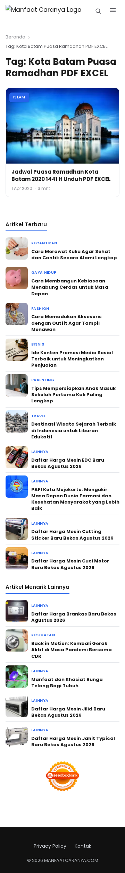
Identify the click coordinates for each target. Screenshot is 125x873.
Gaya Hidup (43, 272)
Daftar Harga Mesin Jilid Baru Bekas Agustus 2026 (68, 712)
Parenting (42, 380)
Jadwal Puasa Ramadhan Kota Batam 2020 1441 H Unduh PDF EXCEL (61, 175)
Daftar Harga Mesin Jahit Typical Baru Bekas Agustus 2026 (73, 741)
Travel (38, 416)
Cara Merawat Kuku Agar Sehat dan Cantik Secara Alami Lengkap (74, 254)
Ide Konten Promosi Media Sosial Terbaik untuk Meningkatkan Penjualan (72, 358)
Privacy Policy (50, 846)
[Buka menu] (112, 11)
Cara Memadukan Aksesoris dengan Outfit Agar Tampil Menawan (66, 322)
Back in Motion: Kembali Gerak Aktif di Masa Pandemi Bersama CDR (71, 649)
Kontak (83, 846)
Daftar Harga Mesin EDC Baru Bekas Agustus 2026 (67, 463)
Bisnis (37, 344)
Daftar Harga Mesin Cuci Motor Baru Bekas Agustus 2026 (70, 564)
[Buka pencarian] (98, 11)
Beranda (15, 37)
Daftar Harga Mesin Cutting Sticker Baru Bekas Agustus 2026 (72, 534)
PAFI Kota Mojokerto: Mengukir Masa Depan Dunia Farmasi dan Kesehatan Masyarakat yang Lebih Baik (75, 499)
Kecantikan (44, 243)
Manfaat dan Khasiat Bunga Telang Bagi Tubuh (67, 682)
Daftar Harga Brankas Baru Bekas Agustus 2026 (73, 617)
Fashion (40, 308)
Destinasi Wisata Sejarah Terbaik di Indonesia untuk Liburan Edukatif (73, 430)
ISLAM (19, 97)
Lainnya (39, 451)
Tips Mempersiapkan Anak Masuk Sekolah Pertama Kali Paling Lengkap (73, 394)
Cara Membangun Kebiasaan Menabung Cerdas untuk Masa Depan (69, 287)
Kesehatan (43, 635)
